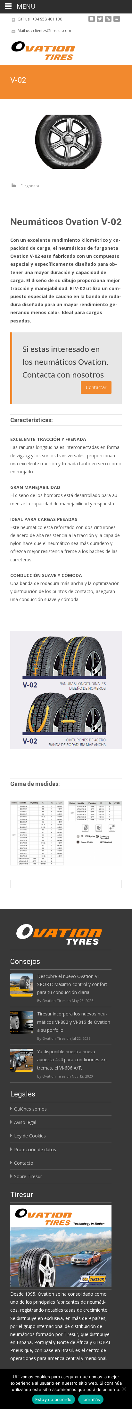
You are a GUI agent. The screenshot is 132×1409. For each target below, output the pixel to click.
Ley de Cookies (30, 1136)
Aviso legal (25, 1122)
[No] (124, 1389)
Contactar (96, 387)
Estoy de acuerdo (53, 1399)
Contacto (23, 1163)
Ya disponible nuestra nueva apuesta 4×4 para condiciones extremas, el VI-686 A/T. (72, 1059)
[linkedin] (116, 21)
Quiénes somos (30, 1109)
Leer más (90, 1399)
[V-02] (68, 142)
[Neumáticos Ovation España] (38, 49)
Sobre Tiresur (28, 1176)
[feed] (108, 21)
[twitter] (100, 21)
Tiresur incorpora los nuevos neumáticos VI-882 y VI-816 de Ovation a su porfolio (73, 1022)
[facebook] (91, 21)
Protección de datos (35, 1149)
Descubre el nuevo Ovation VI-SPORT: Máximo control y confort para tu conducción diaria (72, 984)
